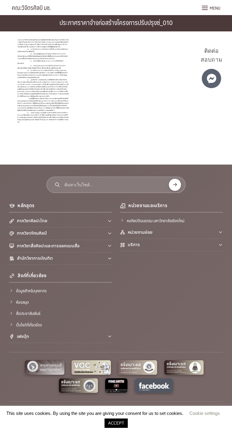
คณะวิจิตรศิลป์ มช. (31, 7)
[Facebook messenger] (211, 78)
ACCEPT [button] (116, 423)
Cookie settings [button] (204, 413)
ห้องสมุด (22, 302)
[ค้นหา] (175, 185)
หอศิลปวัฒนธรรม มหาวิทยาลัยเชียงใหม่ (155, 220)
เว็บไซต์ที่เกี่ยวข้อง (29, 324)
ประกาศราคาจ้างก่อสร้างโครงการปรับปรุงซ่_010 (116, 22)
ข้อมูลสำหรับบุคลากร (31, 290)
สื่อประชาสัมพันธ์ (28, 313)
